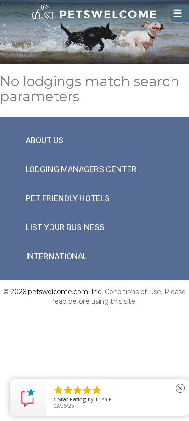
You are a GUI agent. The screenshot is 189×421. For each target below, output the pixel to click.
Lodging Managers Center (81, 169)
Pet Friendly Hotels (68, 198)
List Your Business (65, 227)
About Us (44, 140)
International (56, 256)
